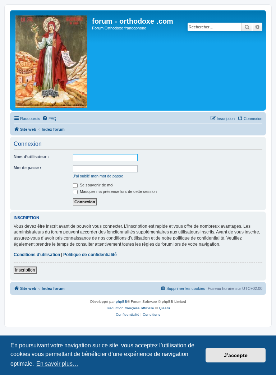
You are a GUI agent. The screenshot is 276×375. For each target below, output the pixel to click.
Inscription (25, 270)
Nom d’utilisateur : (31, 156)
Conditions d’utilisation (37, 254)
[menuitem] (49, 118)
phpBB (121, 302)
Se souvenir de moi (96, 185)
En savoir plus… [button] (57, 364)
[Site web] (52, 60)
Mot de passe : (27, 168)
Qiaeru (164, 308)
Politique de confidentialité (90, 254)
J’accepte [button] (236, 355)
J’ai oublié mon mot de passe (98, 176)
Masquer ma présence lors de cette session (118, 191)
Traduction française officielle (130, 308)
